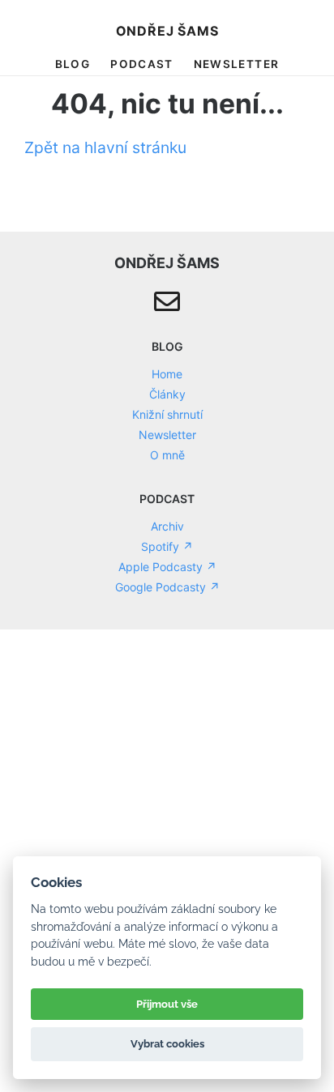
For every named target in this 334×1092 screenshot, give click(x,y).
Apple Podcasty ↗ (167, 567)
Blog (72, 64)
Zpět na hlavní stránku (105, 147)
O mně (167, 455)
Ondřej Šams (167, 31)
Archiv (167, 526)
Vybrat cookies (167, 1044)
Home (167, 374)
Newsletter (237, 64)
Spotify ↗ (167, 546)
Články (167, 394)
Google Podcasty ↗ (167, 587)
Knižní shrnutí (167, 414)
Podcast (141, 64)
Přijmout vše (167, 1004)
